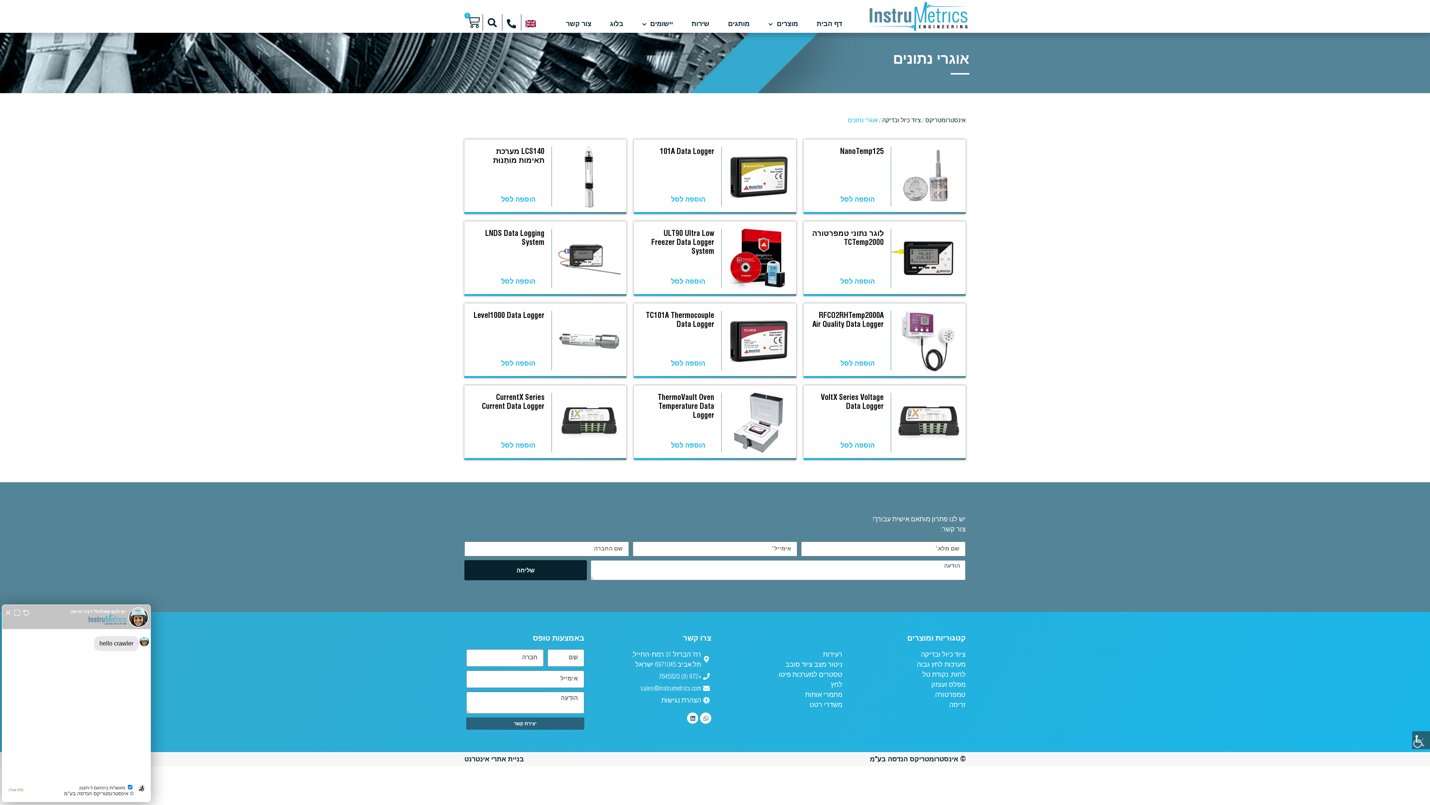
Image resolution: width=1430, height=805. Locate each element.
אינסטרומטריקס (945, 120)
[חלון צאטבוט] (76, 703)
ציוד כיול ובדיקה (901, 120)
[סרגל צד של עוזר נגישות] (1421, 740)
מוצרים (787, 24)
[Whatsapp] (705, 718)
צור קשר (578, 24)
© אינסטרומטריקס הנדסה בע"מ (918, 759)
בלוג (616, 24)
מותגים (739, 24)
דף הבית (829, 24)
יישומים (661, 24)
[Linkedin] (692, 718)
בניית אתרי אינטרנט (494, 759)
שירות (700, 24)
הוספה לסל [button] (857, 199)
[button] (492, 22)
